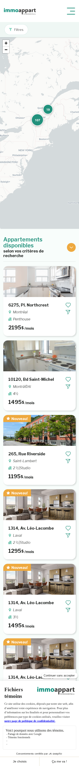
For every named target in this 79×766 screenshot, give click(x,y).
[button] (46, 107)
